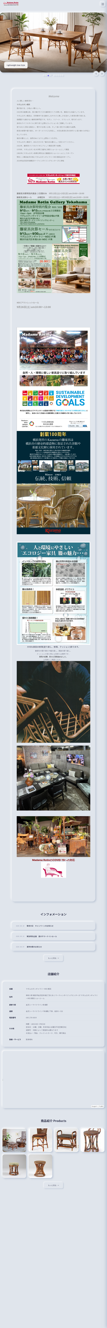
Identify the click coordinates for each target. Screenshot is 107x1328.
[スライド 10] (63, 75)
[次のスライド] (101, 73)
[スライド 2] (46, 75)
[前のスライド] (96, 73)
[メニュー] (102, 4)
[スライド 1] (44, 75)
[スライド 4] (50, 75)
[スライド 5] (52, 75)
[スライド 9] (60, 75)
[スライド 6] (54, 75)
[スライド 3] (48, 75)
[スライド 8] (58, 75)
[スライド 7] (56, 75)
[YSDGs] (53, 379)
